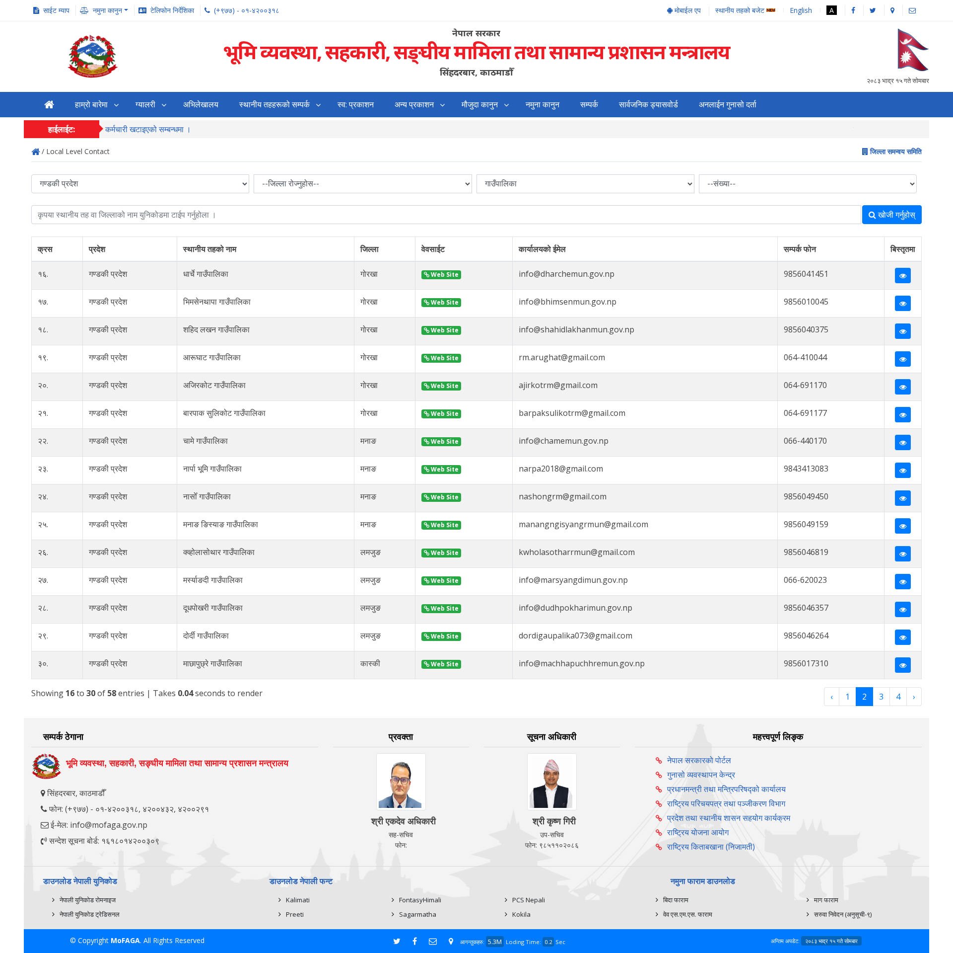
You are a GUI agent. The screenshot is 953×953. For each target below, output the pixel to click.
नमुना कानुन (542, 104)
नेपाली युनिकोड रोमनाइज (88, 899)
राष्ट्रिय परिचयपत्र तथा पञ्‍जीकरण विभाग (726, 803)
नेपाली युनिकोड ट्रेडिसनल (90, 914)
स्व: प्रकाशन (356, 104)
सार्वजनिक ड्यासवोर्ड (648, 104)
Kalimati (298, 899)
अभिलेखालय (200, 104)
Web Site (444, 274)
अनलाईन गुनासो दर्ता (727, 104)
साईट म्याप (56, 10)
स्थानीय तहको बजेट (740, 10)
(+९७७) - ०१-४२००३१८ (246, 10)
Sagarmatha (417, 914)
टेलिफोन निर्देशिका (172, 10)
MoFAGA (125, 940)
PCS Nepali (528, 899)
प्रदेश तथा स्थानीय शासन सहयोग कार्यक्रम (728, 817)
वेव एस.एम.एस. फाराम (687, 914)
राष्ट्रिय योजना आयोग (698, 832)
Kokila (521, 914)
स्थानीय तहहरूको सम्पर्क (274, 104)
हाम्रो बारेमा (91, 104)
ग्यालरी (145, 104)
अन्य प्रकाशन (414, 104)
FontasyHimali (420, 899)
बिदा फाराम (675, 899)
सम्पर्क (589, 104)
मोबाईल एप (687, 10)
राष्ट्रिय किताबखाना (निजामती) (711, 846)
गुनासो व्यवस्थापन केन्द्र (701, 774)
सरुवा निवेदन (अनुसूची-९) (843, 914)
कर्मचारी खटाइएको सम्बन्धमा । (148, 129)
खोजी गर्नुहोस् (895, 214)
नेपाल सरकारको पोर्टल (699, 760)
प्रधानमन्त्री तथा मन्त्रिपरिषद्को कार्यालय (726, 789)
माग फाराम (826, 899)
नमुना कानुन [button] (107, 10)
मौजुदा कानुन (480, 104)
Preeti (295, 914)
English (801, 10)
